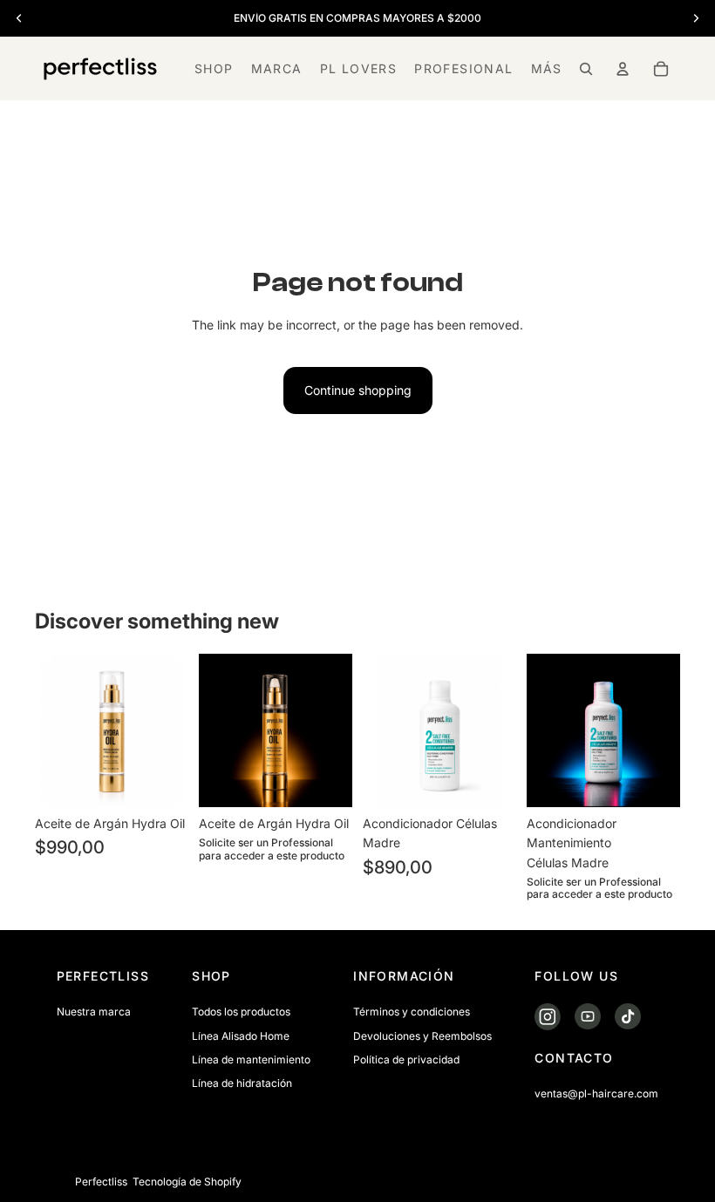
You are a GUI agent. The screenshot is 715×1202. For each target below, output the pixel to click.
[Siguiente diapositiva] (169, 730)
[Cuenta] (622, 69)
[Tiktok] (669, 1181)
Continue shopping (358, 390)
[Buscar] (586, 69)
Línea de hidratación (242, 1083)
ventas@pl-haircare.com (596, 1094)
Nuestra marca (94, 1012)
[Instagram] (608, 1181)
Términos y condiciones (411, 1012)
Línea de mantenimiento (251, 1059)
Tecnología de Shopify (187, 1181)
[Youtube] (639, 1181)
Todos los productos (241, 1012)
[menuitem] (546, 68)
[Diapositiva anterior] (54, 730)
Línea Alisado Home (240, 1035)
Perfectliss (101, 1181)
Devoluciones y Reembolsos (422, 1035)
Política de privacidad (406, 1059)
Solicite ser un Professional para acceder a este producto (271, 849)
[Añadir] (161, 780)
